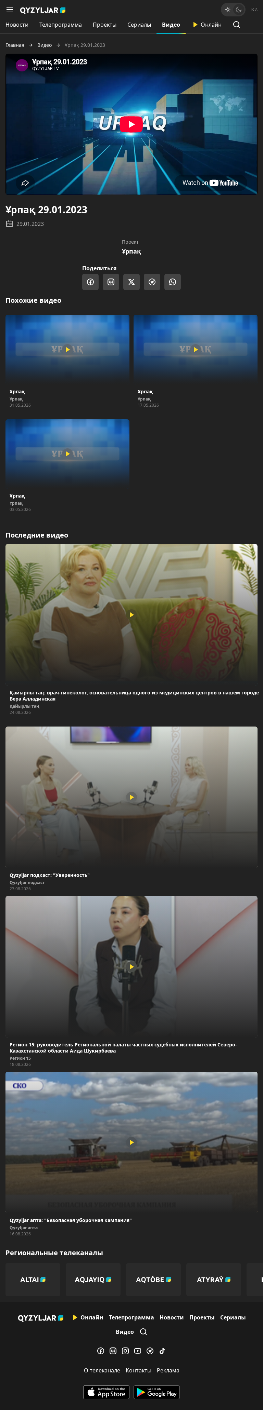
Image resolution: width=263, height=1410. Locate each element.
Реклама (168, 1370)
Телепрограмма (60, 24)
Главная (14, 45)
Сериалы (139, 24)
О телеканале (102, 1370)
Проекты (104, 24)
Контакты (138, 1370)
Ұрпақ (131, 251)
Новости (16, 24)
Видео (171, 24)
